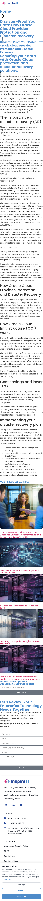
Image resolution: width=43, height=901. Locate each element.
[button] (35, 3)
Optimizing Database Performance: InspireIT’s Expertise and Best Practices (20, 678)
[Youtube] (21, 805)
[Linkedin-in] (13, 805)
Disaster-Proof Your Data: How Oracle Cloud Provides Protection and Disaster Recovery (18, 28)
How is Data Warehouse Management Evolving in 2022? (19, 571)
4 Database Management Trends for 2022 (19, 607)
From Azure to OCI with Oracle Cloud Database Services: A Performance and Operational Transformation (20, 535)
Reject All (21, 891)
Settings (21, 885)
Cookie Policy (7, 879)
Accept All (21, 897)
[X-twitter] (6, 805)
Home (5, 11)
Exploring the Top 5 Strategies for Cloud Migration (20, 642)
